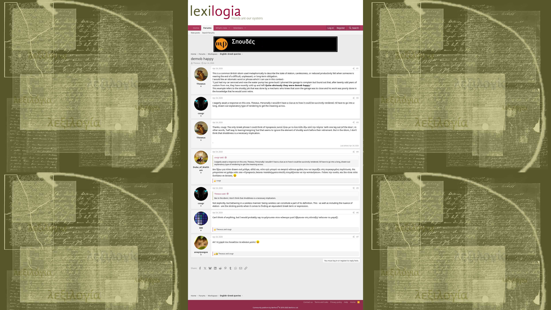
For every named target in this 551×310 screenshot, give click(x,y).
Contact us (308, 302)
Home (196, 27)
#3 (357, 122)
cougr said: (219, 157)
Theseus (196, 63)
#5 (357, 188)
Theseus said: (220, 193)
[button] (229, 28)
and (224, 229)
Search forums (208, 32)
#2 (357, 98)
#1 (357, 68)
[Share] (353, 68)
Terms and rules (321, 302)
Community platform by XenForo (275, 307)
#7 (357, 237)
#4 (357, 152)
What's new (221, 27)
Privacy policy (336, 302)
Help (346, 302)
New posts (195, 32)
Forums (207, 27)
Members (238, 27)
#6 (357, 212)
